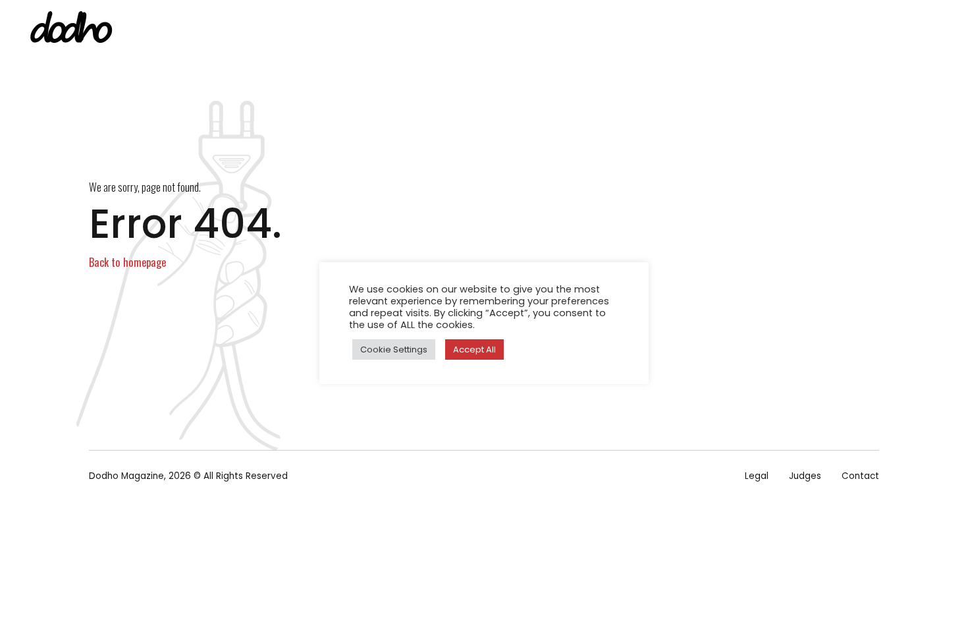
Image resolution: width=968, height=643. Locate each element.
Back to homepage (127, 262)
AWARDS (742, 29)
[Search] (940, 31)
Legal (756, 476)
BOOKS (606, 29)
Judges (805, 476)
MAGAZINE (541, 29)
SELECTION (672, 29)
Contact (860, 476)
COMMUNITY (814, 29)
